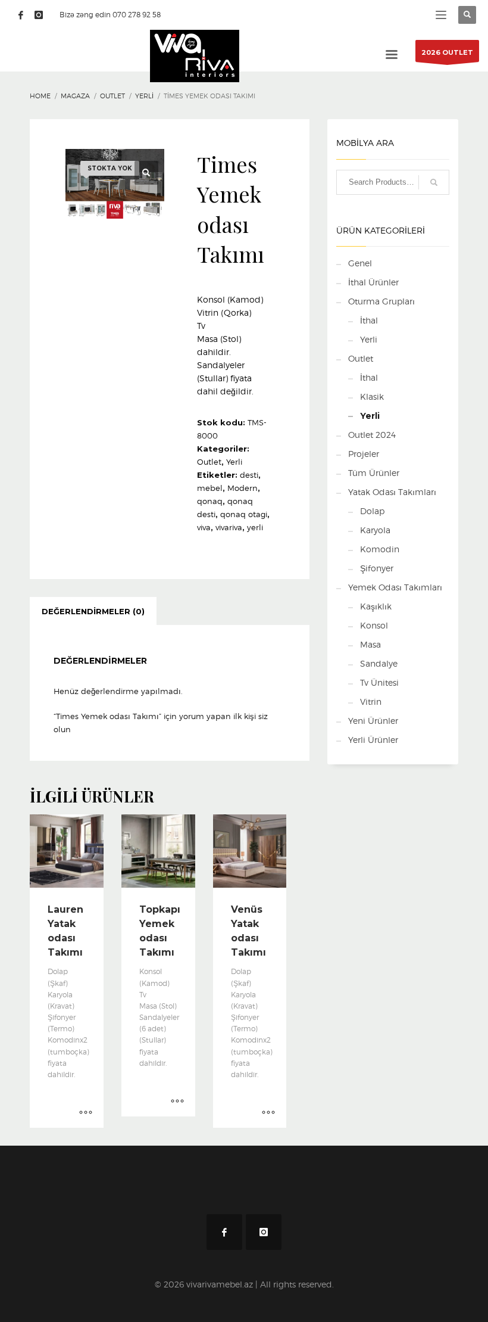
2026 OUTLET (447, 52)
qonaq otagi (243, 514)
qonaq (210, 501)
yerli (255, 527)
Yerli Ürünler (373, 740)
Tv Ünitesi (379, 682)
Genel (360, 263)
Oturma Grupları (381, 301)
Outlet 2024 (372, 435)
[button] (146, 173)
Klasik (372, 396)
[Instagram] (39, 15)
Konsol (374, 625)
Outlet (209, 461)
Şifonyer (376, 568)
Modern (242, 488)
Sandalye (379, 663)
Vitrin (370, 701)
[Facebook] (21, 15)
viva (204, 527)
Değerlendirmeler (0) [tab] (93, 611)
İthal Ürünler (373, 282)
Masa (370, 644)
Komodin (379, 549)
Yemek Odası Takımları (395, 587)
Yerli (234, 461)
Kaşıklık (376, 606)
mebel (210, 488)
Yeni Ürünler (373, 721)
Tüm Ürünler (373, 473)
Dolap (372, 511)
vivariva (228, 527)
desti (249, 475)
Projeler (363, 454)
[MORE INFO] (86, 1113)
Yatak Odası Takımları (392, 492)
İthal (369, 320)
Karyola (375, 530)
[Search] (433, 182)
